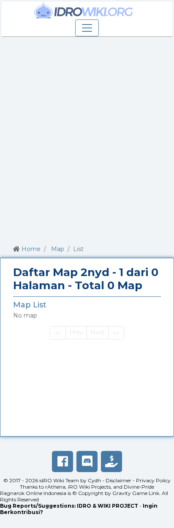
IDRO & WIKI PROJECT (107, 506)
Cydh (94, 480)
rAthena (55, 487)
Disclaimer (118, 480)
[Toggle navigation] (87, 27)
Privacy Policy (153, 480)
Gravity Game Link (135, 493)
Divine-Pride (139, 487)
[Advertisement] (87, 139)
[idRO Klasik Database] (84, 10)
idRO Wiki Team (59, 480)
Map (57, 249)
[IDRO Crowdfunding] (111, 461)
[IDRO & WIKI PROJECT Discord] (87, 461)
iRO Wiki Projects (89, 487)
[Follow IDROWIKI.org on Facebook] (62, 461)
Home (31, 249)
